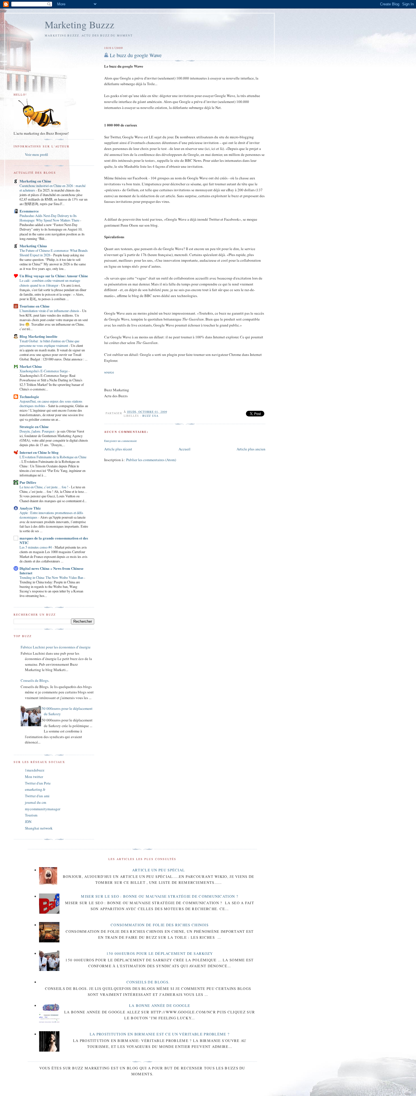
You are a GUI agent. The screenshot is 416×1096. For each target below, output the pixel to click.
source (109, 372)
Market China (31, 366)
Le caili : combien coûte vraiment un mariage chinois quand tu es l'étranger (50, 282)
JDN (28, 821)
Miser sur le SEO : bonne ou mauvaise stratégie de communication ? (159, 896)
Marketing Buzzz (79, 24)
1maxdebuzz (34, 770)
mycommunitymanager (42, 808)
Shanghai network (39, 828)
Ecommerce (29, 211)
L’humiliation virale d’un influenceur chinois (50, 310)
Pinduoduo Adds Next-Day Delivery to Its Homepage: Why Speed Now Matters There (50, 217)
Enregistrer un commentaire (120, 441)
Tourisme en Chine (35, 306)
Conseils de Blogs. (35, 680)
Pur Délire (28, 482)
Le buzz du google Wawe (136, 55)
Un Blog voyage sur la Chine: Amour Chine (54, 275)
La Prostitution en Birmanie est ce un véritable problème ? (160, 1034)
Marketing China (33, 245)
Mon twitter (34, 776)
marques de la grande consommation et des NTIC (54, 540)
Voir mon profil (36, 154)
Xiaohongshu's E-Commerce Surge (44, 371)
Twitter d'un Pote (38, 783)
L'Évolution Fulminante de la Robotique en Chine (53, 457)
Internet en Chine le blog (39, 452)
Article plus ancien (251, 449)
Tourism (31, 815)
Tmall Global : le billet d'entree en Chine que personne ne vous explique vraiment (49, 343)
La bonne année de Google (159, 1005)
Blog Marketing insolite (38, 336)
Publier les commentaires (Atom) (151, 459)
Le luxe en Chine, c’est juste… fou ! (44, 487)
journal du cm (35, 802)
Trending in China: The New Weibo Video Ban (52, 577)
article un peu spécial (158, 869)
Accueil (184, 449)
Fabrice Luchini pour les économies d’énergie (56, 647)
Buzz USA (150, 416)
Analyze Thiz (30, 508)
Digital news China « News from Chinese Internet (51, 570)
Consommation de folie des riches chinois (160, 924)
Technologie (29, 396)
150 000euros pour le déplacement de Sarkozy (159, 953)
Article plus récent (118, 449)
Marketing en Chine (35, 181)
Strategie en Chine (34, 426)
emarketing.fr (35, 789)
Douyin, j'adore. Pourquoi (37, 431)
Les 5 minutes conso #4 (36, 547)
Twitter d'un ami (37, 795)
